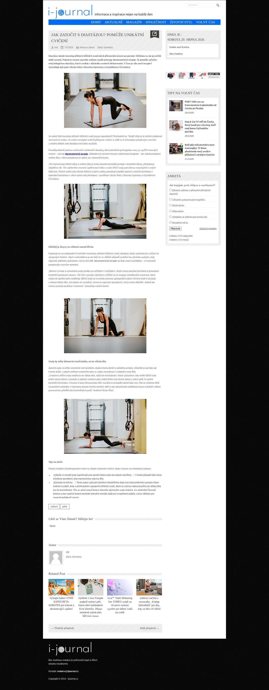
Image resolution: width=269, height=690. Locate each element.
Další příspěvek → (149, 628)
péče (64, 506)
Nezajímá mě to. (180, 223)
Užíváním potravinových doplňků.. (189, 200)
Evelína (185, 47)
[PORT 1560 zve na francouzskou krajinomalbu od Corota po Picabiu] (176, 105)
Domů (96, 22)
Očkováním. (178, 211)
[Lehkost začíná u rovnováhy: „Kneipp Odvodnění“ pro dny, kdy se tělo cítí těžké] (149, 587)
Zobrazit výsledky (208, 228)
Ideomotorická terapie (105, 261)
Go (217, 5)
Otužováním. (178, 205)
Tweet (52, 526)
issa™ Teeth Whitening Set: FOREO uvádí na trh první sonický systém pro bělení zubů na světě (119, 605)
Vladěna (178, 54)
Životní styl (181, 22)
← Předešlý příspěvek (62, 628)
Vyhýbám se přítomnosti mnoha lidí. (190, 217)
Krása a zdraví (87, 47)
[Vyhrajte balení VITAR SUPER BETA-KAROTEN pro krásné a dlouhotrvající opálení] (61, 587)
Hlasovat (175, 228)
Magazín (134, 22)
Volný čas (205, 22)
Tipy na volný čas (183, 93)
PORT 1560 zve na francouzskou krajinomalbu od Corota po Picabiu (200, 105)
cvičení (54, 506)
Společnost (155, 22)
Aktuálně (114, 22)
